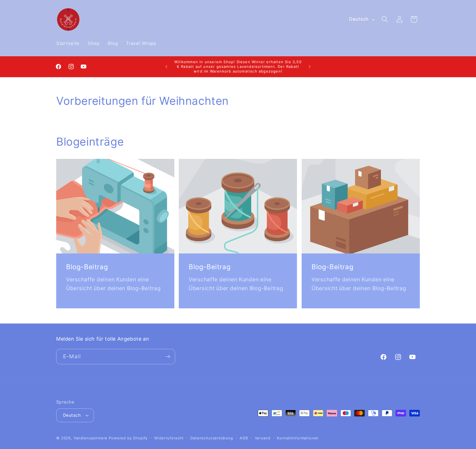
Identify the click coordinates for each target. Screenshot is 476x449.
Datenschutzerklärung (211, 438)
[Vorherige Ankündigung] (166, 66)
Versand (263, 438)
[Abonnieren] (167, 356)
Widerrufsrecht (169, 438)
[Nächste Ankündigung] (310, 66)
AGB (244, 438)
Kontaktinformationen (298, 438)
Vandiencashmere (91, 438)
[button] (384, 19)
